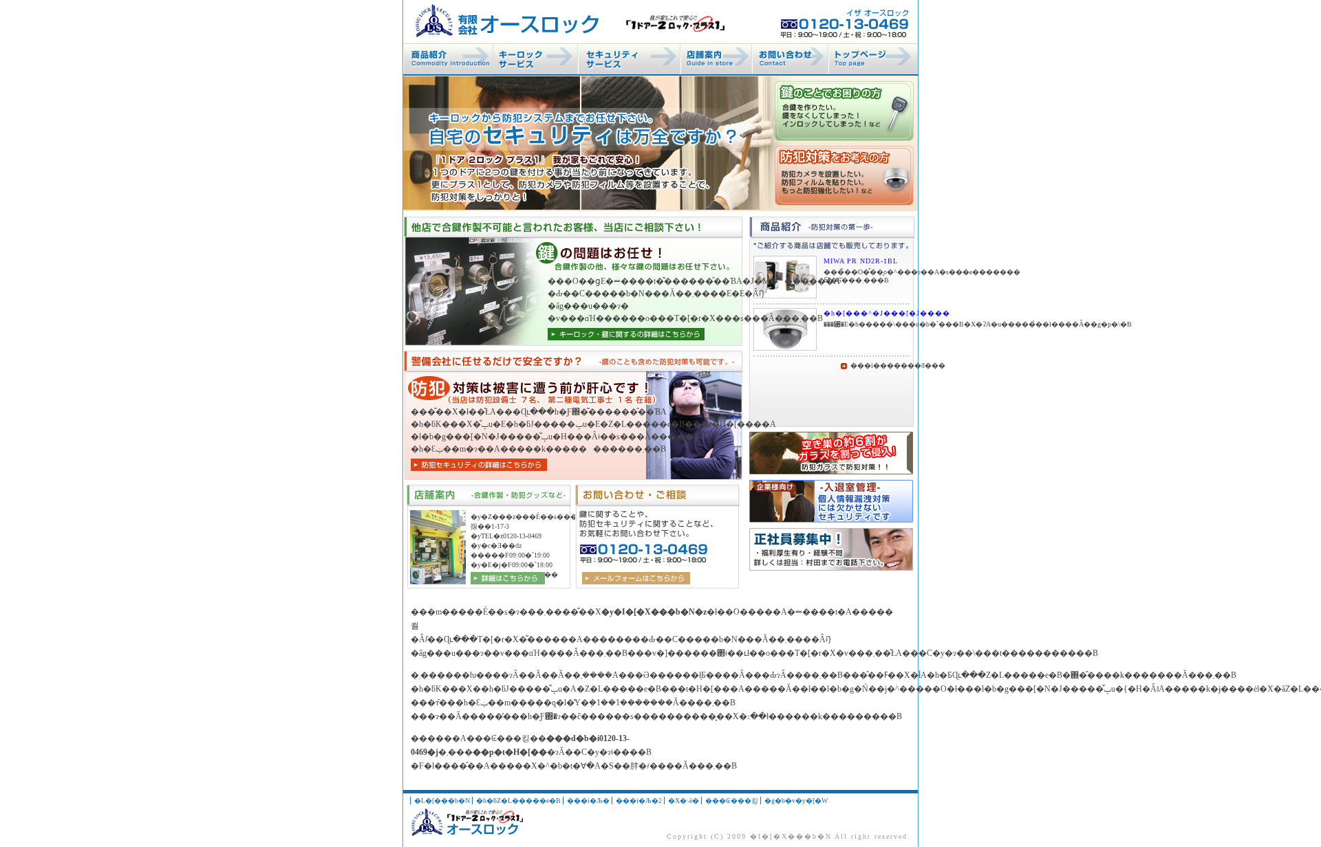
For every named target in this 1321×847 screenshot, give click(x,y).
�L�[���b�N (442, 800)
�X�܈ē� (683, 800)
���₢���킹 (731, 800)
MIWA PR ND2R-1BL (861, 261)
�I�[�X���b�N (791, 836)
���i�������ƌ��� (880, 365)
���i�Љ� (588, 800)
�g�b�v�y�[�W (796, 800)
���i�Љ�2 (639, 800)
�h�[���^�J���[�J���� (867, 313)
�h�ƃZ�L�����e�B (518, 800)
